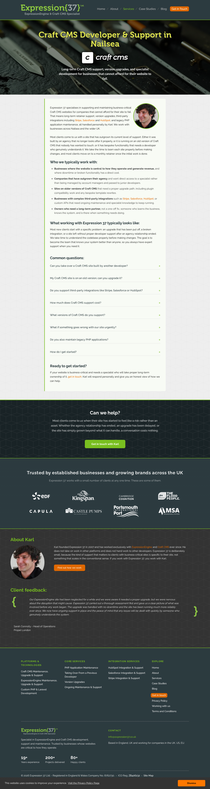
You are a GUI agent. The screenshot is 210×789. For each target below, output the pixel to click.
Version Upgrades (75, 681)
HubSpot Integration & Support (125, 667)
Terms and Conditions (164, 711)
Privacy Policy (159, 700)
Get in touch (159, 695)
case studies (147, 8)
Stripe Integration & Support (124, 678)
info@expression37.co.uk (122, 736)
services (128, 8)
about (114, 8)
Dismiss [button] (191, 783)
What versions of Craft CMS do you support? (77, 315)
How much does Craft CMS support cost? (75, 302)
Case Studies (159, 683)
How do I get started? (63, 351)
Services (156, 678)
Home (155, 667)
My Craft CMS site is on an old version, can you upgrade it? (86, 278)
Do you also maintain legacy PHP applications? (79, 339)
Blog (164, 8)
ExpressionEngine (142, 547)
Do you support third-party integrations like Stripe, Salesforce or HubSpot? (96, 290)
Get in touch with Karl (105, 444)
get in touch (179, 8)
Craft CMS (163, 547)
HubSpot (105, 120)
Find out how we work (70, 567)
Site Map (148, 775)
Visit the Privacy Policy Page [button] (83, 783)
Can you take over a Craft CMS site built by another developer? (89, 265)
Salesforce (89, 120)
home (101, 8)
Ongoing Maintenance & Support (83, 687)
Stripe (78, 120)
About (155, 672)
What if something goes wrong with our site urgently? (83, 327)
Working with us (161, 706)
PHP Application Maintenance (81, 667)
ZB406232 (134, 775)
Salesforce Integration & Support (126, 672)
